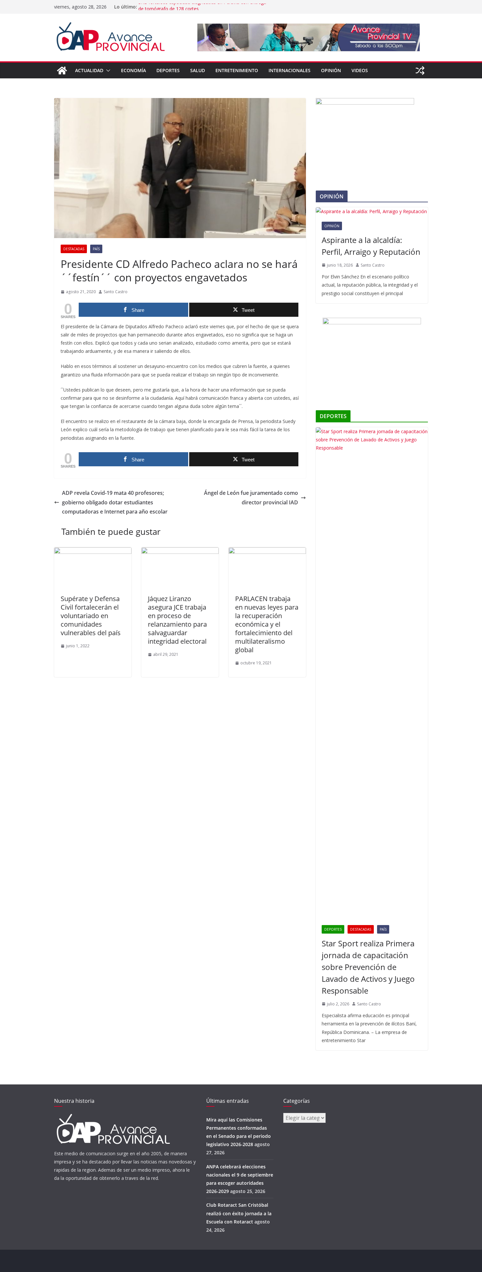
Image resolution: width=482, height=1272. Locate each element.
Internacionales (290, 70)
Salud (197, 70)
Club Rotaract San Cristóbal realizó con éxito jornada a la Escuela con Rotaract (238, 1213)
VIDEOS (359, 70)
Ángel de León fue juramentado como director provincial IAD (251, 497)
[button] (106, 70)
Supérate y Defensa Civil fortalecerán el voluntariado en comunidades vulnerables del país (91, 615)
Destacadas (73, 249)
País (96, 249)
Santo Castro (116, 291)
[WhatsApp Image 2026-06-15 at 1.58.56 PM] (365, 102)
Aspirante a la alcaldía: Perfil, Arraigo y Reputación (371, 245)
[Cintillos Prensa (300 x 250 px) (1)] (372, 322)
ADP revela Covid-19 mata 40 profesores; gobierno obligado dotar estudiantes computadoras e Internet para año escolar (115, 502)
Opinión (331, 70)
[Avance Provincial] (62, 70)
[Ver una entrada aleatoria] (420, 70)
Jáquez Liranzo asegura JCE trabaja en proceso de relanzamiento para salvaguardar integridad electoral (177, 620)
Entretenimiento (236, 70)
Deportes (168, 70)
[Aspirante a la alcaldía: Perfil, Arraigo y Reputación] (372, 211)
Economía (133, 70)
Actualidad (89, 70)
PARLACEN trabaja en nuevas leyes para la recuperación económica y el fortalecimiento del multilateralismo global (266, 624)
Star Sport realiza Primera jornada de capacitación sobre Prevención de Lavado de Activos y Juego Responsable (368, 967)
